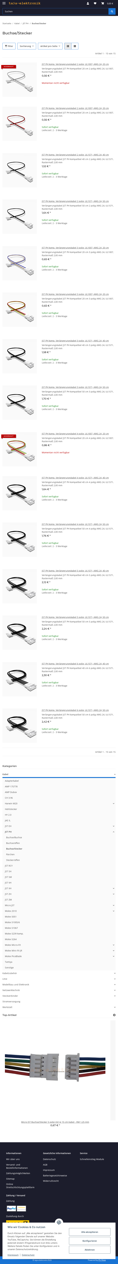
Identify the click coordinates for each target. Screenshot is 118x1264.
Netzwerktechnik (11, 990)
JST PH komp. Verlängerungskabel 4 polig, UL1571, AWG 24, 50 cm (75, 524)
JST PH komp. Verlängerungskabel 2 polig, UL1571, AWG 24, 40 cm (75, 154)
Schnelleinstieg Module (92, 1159)
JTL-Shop (102, 1260)
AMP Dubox (11, 792)
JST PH (8, 831)
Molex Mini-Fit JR (13, 950)
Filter (10, 46)
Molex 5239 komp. (14, 933)
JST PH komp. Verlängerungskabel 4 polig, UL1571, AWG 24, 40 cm (75, 477)
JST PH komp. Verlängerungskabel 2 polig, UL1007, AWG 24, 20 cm (75, 64)
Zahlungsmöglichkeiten (18, 1173)
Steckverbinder (10, 995)
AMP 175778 (11, 786)
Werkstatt (7, 1007)
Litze (4, 978)
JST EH (8, 826)
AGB (45, 1164)
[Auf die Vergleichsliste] (23, 67)
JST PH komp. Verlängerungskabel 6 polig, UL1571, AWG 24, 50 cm (75, 710)
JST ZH (8, 894)
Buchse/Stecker (14, 848)
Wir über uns (13, 1159)
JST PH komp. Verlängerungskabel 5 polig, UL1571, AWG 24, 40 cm (75, 570)
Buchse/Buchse (14, 837)
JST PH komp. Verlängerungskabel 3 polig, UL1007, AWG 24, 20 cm (75, 247)
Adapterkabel (12, 780)
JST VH (8, 882)
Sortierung (25, 46)
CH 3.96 (9, 797)
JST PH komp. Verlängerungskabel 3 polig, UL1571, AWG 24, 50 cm (75, 387)
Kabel (5, 774)
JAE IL (7, 820)
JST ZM (8, 899)
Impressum (13, 1255)
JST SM (8, 877)
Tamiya (8, 961)
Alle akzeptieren (89, 1232)
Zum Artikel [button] (79, 92)
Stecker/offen (13, 860)
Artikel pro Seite (48, 46)
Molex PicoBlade (13, 956)
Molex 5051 (11, 916)
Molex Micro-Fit (13, 944)
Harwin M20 (11, 803)
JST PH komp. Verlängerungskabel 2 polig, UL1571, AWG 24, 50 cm (75, 201)
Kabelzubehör (9, 973)
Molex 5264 (11, 939)
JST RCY (9, 865)
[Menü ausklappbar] (4, 2)
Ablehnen (90, 1249)
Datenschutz (28, 1255)
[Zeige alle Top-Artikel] (114, 1015)
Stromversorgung (11, 1001)
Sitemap (10, 1178)
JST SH (8, 871)
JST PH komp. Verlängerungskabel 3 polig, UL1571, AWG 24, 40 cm (75, 340)
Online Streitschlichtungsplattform (20, 1186)
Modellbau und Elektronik (15, 984)
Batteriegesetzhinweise (55, 1175)
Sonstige (9, 967)
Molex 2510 (11, 910)
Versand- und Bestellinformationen (17, 1166)
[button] (87, 3)
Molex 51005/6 (12, 922)
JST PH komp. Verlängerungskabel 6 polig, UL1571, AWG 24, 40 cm (75, 663)
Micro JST (9, 905)
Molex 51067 (11, 927)
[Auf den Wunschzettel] (31, 67)
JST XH (8, 888)
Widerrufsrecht (51, 1180)
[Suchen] (112, 11)
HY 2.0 (8, 814)
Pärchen (10, 854)
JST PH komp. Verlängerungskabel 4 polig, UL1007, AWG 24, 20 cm (75, 433)
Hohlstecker (11, 809)
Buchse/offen (13, 843)
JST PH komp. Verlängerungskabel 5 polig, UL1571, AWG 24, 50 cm (75, 617)
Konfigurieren (90, 1241)
